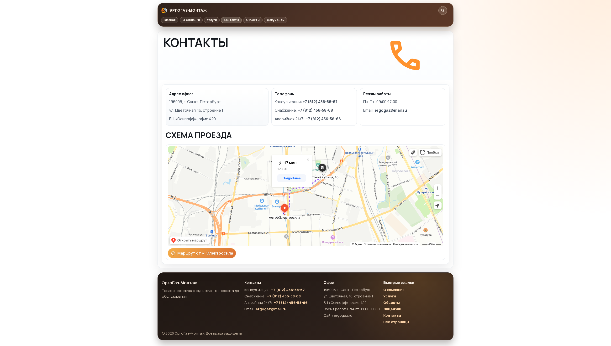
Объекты (253, 20)
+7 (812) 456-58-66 (323, 118)
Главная (169, 20)
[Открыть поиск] (442, 10)
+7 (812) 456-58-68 (315, 110)
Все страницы (396, 321)
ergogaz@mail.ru (390, 110)
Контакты (231, 20)
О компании (191, 20)
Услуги (212, 20)
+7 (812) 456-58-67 (320, 101)
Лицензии (392, 308)
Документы (275, 20)
